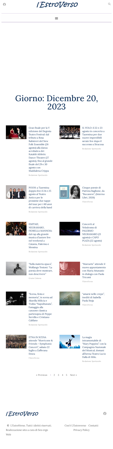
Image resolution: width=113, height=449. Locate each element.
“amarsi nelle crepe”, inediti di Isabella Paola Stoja (93, 297)
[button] (109, 4)
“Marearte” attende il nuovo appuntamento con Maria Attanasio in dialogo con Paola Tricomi (94, 270)
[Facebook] (4, 4)
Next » (73, 375)
